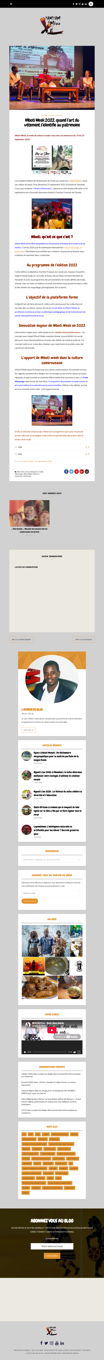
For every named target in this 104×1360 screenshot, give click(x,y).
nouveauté (48, 1173)
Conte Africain (63, 1149)
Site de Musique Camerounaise (60, 1183)
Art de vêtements (31, 472)
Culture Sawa (58, 1159)
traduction (69, 1188)
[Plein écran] (79, 1052)
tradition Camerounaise (52, 1188)
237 (24, 1134)
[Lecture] (25, 1052)
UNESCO (25, 1193)
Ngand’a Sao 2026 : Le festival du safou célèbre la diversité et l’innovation (58, 793)
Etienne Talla (61, 1163)
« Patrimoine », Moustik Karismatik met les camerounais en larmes (29, 530)
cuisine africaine (47, 1154)
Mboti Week (75, 180)
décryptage (48, 1163)
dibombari (27, 1163)
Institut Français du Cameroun (34, 1168)
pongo (50, 1178)
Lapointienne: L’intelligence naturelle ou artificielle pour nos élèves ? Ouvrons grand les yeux (56, 830)
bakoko (74, 1134)
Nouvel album (61, 1173)
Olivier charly (28, 1178)
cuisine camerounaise (66, 1154)
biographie (54, 1139)
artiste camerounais (60, 1134)
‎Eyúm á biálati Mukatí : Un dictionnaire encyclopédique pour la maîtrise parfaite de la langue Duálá (56, 756)
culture (26, 1159)
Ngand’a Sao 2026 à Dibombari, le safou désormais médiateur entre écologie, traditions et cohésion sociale (58, 776)
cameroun (37, 1149)
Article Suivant (83, 640)
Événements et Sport (52, 115)
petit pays (40, 1178)
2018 (30, 1134)
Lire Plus (27, 730)
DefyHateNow (72, 1159)
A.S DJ (24, 1110)
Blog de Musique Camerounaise (61, 1144)
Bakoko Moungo (29, 1139)
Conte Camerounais (30, 1154)
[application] (52, 1037)
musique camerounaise (31, 1173)
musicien (63, 1168)
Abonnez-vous (30, 901)
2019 (37, 1134)
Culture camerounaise (41, 1159)
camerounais (50, 1149)
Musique (74, 1168)
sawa (58, 1178)
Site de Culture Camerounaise (34, 1183)
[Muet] (74, 1052)
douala (37, 1163)
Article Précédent (21, 640)
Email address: (52, 1238)
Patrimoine (27, 476)
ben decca (42, 1139)
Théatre (26, 1188)
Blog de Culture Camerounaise (34, 1144)
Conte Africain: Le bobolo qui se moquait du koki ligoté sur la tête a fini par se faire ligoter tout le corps (58, 811)
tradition (36, 1188)
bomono (26, 1149)
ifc (71, 1163)
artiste (45, 1134)
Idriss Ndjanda (28, 1099)
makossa (53, 1168)
